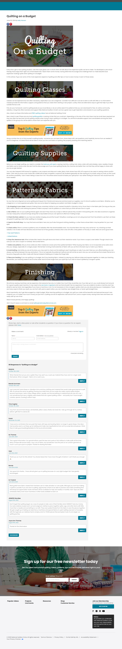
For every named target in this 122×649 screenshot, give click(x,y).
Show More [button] (14, 535)
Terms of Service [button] (46, 637)
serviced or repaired (48, 285)
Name (13, 336)
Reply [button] (82, 381)
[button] (8, 24)
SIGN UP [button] (74, 580)
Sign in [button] (81, 331)
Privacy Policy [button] (58, 637)
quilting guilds (37, 116)
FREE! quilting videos (38, 113)
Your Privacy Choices (13, 639)
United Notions (12, 236)
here (19, 325)
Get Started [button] (103, 606)
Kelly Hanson (22, 20)
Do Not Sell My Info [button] (72, 637)
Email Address (44, 336)
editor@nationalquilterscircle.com (45, 303)
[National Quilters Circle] (40, 135)
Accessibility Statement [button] (89, 637)
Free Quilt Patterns (14, 233)
